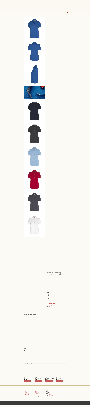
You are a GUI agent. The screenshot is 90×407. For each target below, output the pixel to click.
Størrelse (48, 292)
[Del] (4, 405)
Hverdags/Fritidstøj (34, 12)
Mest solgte (26, 392)
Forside (47, 272)
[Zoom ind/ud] (10, 405)
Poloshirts (52, 272)
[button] (65, 13)
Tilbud (25, 391)
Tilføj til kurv (51, 303)
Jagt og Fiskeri (51, 12)
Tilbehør (59, 12)
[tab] (25, 314)
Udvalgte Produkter (27, 393)
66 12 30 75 (50, 394)
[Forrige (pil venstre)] (1, 406)
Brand (28, 314)
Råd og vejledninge (27, 394)
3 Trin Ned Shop (44, 402)
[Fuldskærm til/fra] (7, 405)
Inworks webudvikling (50, 402)
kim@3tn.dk (51, 395)
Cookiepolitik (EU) (37, 393)
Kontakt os (36, 390)
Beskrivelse (25, 314)
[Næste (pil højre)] (4, 406)
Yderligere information (33, 314)
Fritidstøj (50, 272)
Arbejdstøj (24, 12)
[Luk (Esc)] (1, 405)
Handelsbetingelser (37, 392)
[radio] (48, 284)
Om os (36, 391)
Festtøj (43, 12)
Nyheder (26, 390)
